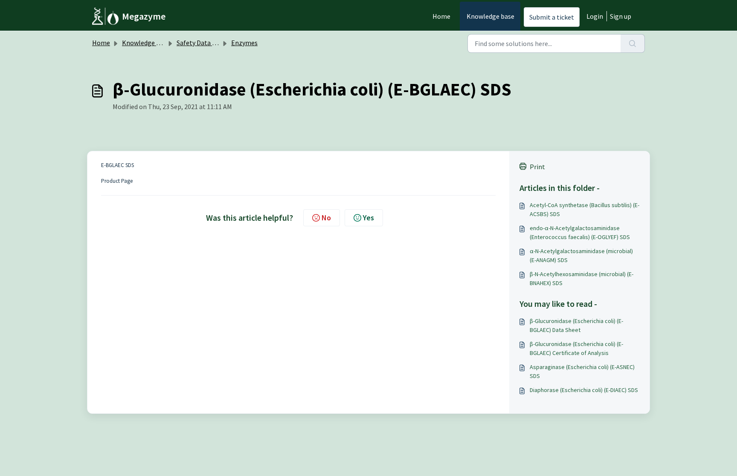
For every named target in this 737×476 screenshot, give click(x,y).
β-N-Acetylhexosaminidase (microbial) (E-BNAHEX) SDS (581, 278)
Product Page (117, 181)
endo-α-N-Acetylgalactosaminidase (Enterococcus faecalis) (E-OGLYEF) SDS (580, 232)
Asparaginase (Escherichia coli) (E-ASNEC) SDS (582, 371)
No (326, 217)
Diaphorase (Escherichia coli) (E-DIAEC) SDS (584, 390)
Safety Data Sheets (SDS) (213, 42)
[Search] (633, 43)
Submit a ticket (551, 17)
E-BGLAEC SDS (117, 165)
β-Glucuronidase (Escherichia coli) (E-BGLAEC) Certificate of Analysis (576, 348)
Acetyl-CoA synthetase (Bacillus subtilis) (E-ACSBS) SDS (584, 209)
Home (441, 16)
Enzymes (244, 42)
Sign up (620, 16)
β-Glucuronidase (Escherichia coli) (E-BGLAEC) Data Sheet (576, 325)
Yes (368, 217)
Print (537, 166)
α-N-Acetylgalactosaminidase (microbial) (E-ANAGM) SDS (581, 255)
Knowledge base (490, 16)
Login (594, 16)
